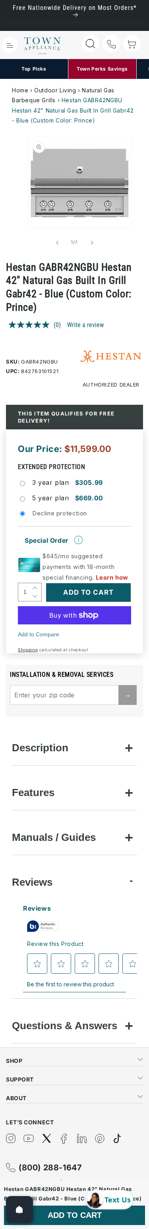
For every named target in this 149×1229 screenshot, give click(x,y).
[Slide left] (57, 242)
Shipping (28, 649)
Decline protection (59, 513)
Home (20, 90)
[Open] (19, 1209)
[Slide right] (92, 242)
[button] (10, 45)
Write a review (85, 325)
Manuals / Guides (54, 837)
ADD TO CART (75, 1215)
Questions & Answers (64, 1026)
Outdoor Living (55, 90)
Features (33, 792)
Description (40, 748)
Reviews (32, 882)
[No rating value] (31, 325)
